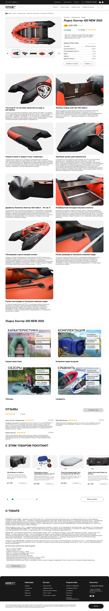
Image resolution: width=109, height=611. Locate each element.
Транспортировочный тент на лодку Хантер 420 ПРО (71, 473)
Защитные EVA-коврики (50, 590)
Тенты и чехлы (47, 593)
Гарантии (69, 595)
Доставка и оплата (71, 588)
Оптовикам (69, 590)
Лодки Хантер (47, 585)
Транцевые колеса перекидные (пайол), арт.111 (44, 473)
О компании (28, 588)
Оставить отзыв (93, 410)
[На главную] (10, 583)
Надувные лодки (21, 13)
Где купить (69, 593)
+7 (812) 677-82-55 (90, 2)
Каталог (14, 13)
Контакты (27, 595)
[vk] (103, 2)
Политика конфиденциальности (72, 598)
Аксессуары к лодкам (49, 595)
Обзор (83, 17)
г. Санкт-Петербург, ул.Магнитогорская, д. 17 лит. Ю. (96, 591)
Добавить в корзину (72, 63)
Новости (27, 590)
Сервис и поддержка (72, 585)
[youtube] (100, 2)
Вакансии (28, 593)
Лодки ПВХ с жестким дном (33, 13)
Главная (10, 13)
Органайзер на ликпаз (15, 472)
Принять (96, 606)
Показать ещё (15, 566)
